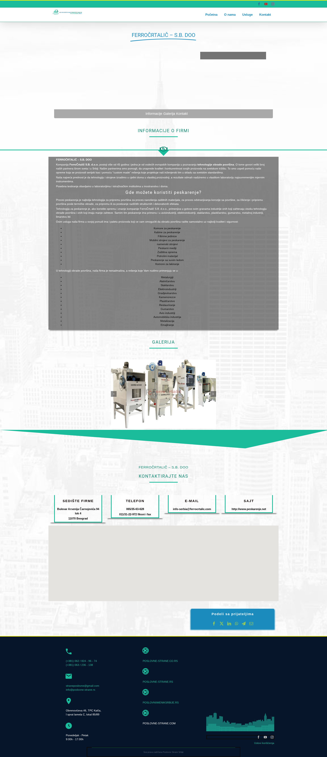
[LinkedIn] (229, 624)
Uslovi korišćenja (264, 743)
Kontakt (182, 114)
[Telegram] (244, 624)
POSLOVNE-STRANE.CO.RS (160, 660)
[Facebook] (214, 624)
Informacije (154, 114)
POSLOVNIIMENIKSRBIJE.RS (161, 702)
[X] (221, 624)
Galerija (169, 114)
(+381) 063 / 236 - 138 (79, 664)
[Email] (251, 624)
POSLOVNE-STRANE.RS (158, 681)
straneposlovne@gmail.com (82, 685)
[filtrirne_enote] (163, 361)
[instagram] (272, 737)
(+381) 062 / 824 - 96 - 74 (81, 660)
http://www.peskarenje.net (249, 509)
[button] (114, 394)
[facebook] (258, 737)
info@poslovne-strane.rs (80, 689)
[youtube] (265, 737)
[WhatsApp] (236, 624)
